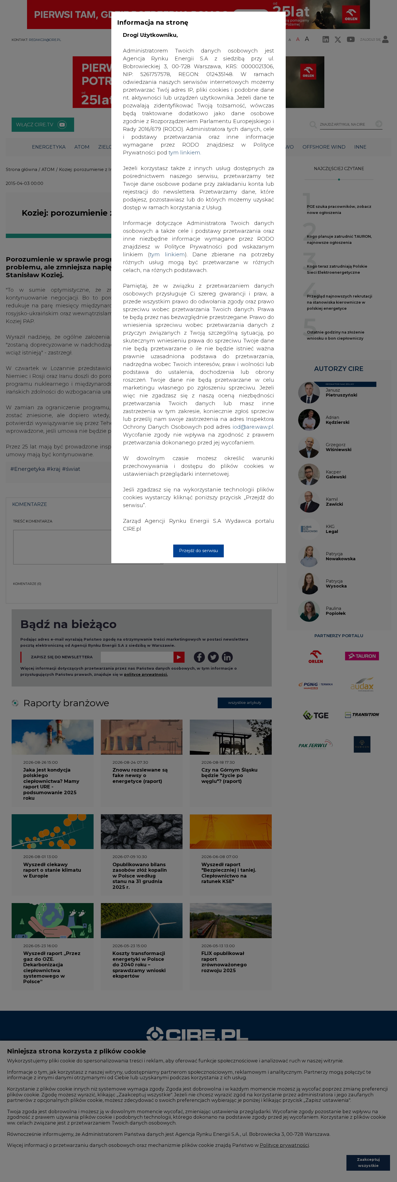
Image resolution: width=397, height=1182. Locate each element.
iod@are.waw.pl (253, 427)
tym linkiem (167, 254)
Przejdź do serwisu (198, 550)
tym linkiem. (185, 152)
